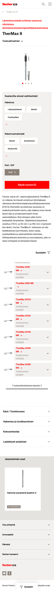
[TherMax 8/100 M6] (8, 304)
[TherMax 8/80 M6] (8, 288)
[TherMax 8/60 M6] (8, 272)
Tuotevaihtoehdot (11, 41)
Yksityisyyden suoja (42, 585)
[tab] (22, 83)
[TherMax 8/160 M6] (8, 353)
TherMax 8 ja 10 (12, 12)
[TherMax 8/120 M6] (8, 321)
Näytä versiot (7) (27, 184)
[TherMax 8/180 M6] (8, 369)
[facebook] (9, 573)
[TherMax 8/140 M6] (8, 337)
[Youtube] (4, 573)
